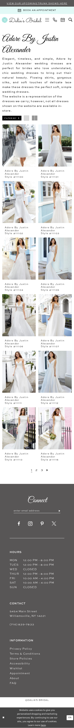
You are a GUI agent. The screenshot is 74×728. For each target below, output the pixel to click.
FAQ (13, 683)
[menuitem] (47, 20)
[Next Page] (47, 470)
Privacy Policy (21, 648)
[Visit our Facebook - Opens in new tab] (19, 524)
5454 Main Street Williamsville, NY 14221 (28, 613)
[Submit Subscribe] (59, 510)
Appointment (20, 673)
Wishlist (16, 668)
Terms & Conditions (25, 653)
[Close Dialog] (3, 718)
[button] (47, 20)
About (14, 678)
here (43, 725)
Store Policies (21, 658)
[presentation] (18, 145)
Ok (70, 717)
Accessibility (20, 663)
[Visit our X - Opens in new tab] (54, 523)
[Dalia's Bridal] (22, 20)
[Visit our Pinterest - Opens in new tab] (42, 524)
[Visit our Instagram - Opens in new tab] (30, 523)
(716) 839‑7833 (22, 624)
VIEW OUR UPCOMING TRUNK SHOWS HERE (37, 3)
